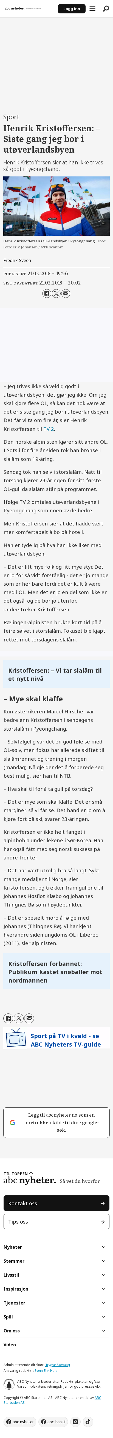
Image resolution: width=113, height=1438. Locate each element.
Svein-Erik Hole (46, 1370)
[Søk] (106, 9)
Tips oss (18, 1221)
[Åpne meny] (92, 8)
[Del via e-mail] (65, 293)
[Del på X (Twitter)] (56, 293)
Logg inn (71, 8)
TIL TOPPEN (16, 1173)
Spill (8, 1317)
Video (10, 1345)
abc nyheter (23, 1421)
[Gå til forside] (29, 8)
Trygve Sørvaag (57, 1365)
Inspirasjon (16, 1289)
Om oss (12, 1331)
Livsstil (11, 1275)
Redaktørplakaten (74, 1381)
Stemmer (14, 1261)
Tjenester (14, 1303)
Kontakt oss (22, 1203)
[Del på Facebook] (46, 293)
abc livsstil (56, 1421)
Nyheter (13, 1247)
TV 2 (48, 428)
